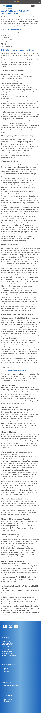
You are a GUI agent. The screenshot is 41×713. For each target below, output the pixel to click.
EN (18, 2)
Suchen (39, 2)
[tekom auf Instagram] (16, 628)
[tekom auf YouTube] (11, 628)
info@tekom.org (7, 652)
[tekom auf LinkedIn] (5, 628)
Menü (33, 7)
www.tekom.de (7, 653)
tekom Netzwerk (5, 2)
